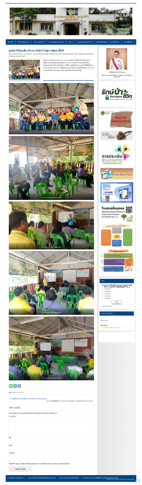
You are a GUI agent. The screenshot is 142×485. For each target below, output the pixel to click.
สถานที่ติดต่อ (127, 42)
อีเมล (11, 445)
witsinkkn (29, 54)
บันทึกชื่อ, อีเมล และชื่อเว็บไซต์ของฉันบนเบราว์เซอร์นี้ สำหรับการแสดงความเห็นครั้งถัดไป (39, 464)
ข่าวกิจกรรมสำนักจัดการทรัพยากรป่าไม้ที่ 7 (49, 54)
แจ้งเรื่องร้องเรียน (101, 42)
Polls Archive (107, 306)
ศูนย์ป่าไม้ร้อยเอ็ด (68, 54)
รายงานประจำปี (38, 42)
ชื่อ (10, 437)
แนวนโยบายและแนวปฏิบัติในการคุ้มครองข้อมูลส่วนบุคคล (100, 478)
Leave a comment (17, 392)
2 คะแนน (107, 296)
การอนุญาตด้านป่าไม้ (84, 42)
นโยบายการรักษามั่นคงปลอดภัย (69, 478)
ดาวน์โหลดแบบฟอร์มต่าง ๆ (16, 478)
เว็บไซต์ (11, 453)
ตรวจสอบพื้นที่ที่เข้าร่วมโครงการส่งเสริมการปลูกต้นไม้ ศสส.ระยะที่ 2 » (70, 401)
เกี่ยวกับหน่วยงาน (23, 42)
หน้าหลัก (11, 42)
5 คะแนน (107, 289)
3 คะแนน (107, 293)
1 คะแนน (107, 298)
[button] (51, 108)
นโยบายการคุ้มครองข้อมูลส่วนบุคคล (120, 339)
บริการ (71, 42)
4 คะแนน (107, 291)
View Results (116, 304)
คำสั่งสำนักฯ (115, 42)
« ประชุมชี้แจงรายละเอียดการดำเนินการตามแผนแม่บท (28, 399)
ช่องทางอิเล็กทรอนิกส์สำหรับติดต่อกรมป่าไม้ (41, 478)
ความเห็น (12, 416)
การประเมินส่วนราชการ (56, 42)
